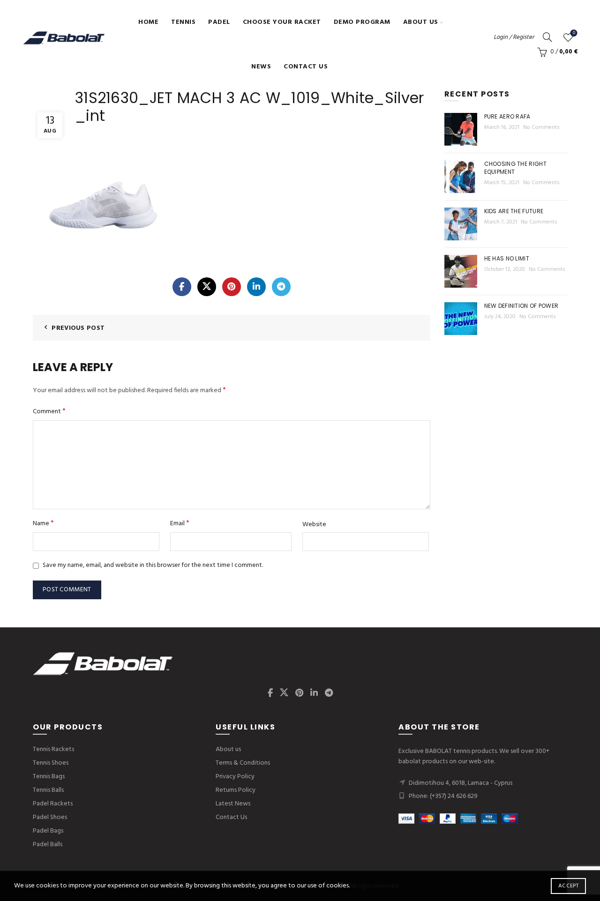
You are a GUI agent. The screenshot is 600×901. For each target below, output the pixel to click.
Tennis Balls (48, 790)
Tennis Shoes (50, 763)
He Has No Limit (507, 258)
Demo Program (362, 22)
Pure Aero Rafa (507, 116)
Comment (49, 411)
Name (43, 523)
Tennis (183, 22)
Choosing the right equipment (515, 168)
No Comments (541, 127)
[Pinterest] (231, 286)
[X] (206, 286)
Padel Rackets (53, 803)
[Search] (547, 37)
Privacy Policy (235, 776)
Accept (568, 886)
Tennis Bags (49, 776)
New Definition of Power (521, 306)
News (261, 66)
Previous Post (78, 328)
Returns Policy (235, 790)
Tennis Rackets (53, 749)
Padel (219, 22)
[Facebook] (181, 286)
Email (179, 523)
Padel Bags (48, 831)
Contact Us (306, 66)
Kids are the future (514, 211)
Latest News (233, 803)
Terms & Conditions (243, 763)
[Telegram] (281, 286)
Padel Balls (47, 844)
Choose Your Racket (282, 22)
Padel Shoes (50, 817)
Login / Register (514, 37)
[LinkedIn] (256, 286)
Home (148, 22)
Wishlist (574, 33)
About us (420, 22)
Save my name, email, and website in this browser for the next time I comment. (153, 565)
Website (314, 525)
